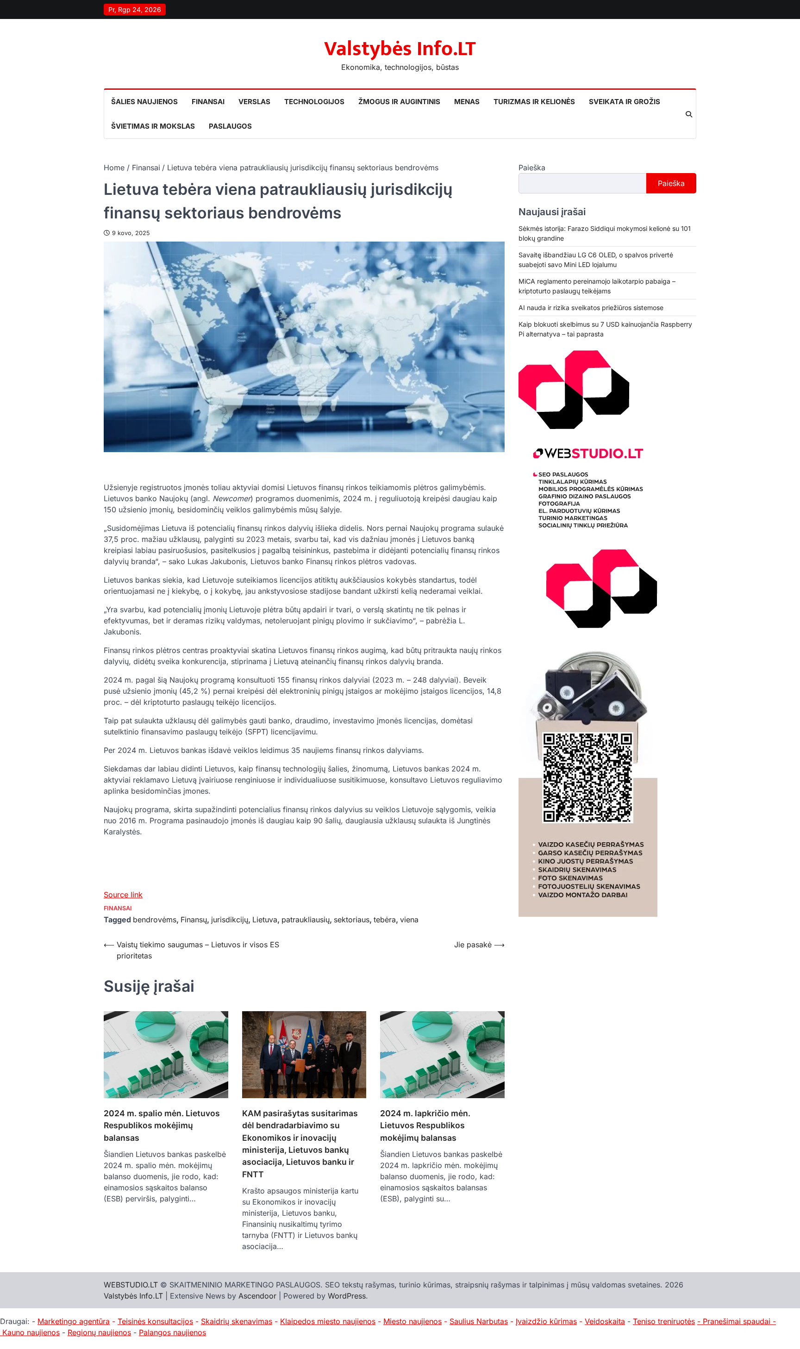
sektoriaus (351, 919)
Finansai (118, 908)
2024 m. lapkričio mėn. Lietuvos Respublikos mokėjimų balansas (425, 1125)
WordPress (347, 1295)
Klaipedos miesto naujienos (327, 1321)
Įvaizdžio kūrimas (546, 1321)
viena (409, 919)
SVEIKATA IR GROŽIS (624, 101)
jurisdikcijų (229, 919)
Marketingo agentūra (74, 1321)
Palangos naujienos (172, 1332)
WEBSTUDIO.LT (131, 1284)
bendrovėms (154, 919)
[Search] (689, 114)
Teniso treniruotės (664, 1321)
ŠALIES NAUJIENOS (144, 101)
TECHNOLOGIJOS (314, 101)
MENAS (467, 101)
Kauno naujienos (31, 1332)
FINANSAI (208, 101)
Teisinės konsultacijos (155, 1321)
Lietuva (264, 919)
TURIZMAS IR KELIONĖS (534, 101)
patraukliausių (305, 919)
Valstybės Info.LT (400, 48)
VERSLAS (254, 101)
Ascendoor (257, 1295)
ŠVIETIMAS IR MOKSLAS (153, 126)
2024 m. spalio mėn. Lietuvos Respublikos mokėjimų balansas (162, 1125)
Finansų (194, 919)
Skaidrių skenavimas (236, 1321)
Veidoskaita (605, 1321)
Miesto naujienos (412, 1321)
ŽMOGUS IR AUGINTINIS (399, 101)
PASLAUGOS (230, 126)
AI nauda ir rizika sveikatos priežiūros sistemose (591, 308)
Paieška (532, 167)
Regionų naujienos (99, 1332)
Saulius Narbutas (479, 1321)
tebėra (385, 919)
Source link (123, 894)
